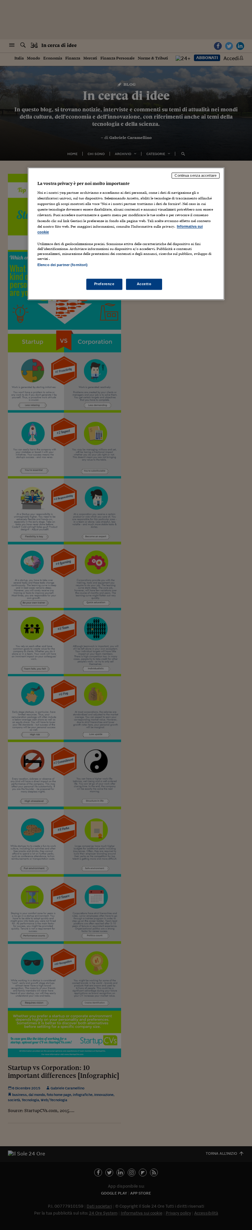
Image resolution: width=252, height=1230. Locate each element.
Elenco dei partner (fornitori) (62, 265)
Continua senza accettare (196, 175)
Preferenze (104, 284)
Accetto (144, 284)
